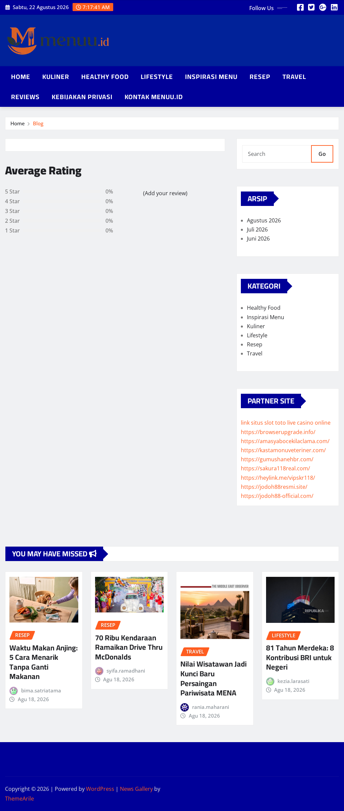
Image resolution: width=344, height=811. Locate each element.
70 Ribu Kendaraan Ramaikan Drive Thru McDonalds (129, 647)
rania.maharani (210, 706)
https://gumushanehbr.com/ (277, 459)
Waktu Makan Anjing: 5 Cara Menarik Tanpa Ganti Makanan (43, 662)
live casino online (309, 422)
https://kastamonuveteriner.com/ (283, 450)
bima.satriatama (41, 690)
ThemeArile (19, 798)
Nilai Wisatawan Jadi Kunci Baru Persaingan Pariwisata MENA (213, 678)
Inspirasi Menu (211, 77)
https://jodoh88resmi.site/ (274, 486)
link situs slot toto (263, 422)
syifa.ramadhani (125, 670)
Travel (294, 77)
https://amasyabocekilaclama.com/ (285, 441)
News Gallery (136, 789)
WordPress (100, 789)
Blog (38, 123)
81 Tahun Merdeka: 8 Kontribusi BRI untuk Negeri (300, 657)
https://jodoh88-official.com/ (277, 496)
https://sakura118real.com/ (275, 468)
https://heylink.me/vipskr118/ (278, 477)
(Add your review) (165, 193)
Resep (260, 77)
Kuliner (55, 77)
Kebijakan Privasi (82, 97)
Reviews (25, 97)
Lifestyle (157, 77)
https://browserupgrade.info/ (278, 432)
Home (20, 77)
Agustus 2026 (264, 220)
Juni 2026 (258, 238)
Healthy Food (105, 77)
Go (322, 154)
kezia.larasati (293, 681)
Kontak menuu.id (154, 97)
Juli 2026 (257, 229)
